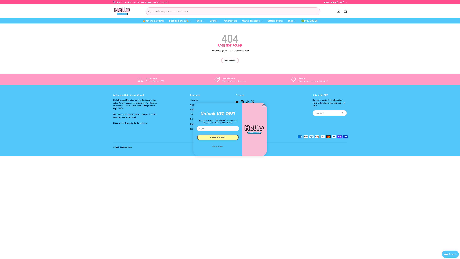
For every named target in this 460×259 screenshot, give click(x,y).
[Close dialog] (264, 105)
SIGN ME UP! (218, 137)
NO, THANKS (218, 146)
